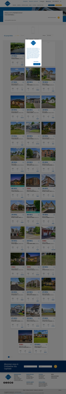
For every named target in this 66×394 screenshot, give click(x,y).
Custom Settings (36, 61)
